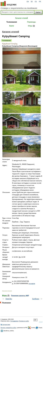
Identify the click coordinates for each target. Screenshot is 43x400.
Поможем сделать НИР (20, 295)
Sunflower (35, 299)
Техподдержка (14, 321)
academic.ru (8, 3)
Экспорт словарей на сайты (8, 327)
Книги (11, 26)
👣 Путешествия (5, 324)
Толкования (11, 22)
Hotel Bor (9, 299)
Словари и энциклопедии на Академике (19, 8)
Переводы (31, 22)
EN (28, 1)
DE (32, 1)
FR (40, 1)
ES (36, 1)
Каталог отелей (21, 18)
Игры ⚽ (31, 26)
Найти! (38, 12)
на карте (32, 283)
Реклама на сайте (24, 321)
